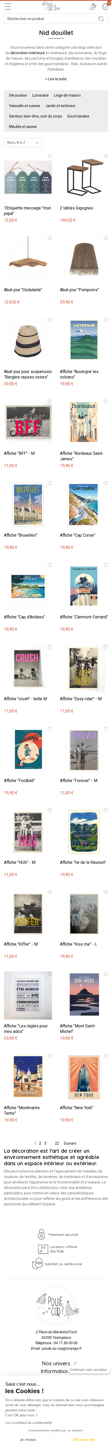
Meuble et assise (23, 127)
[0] (105, 6)
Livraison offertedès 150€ (63, 1249)
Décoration (18, 95)
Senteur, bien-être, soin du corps (35, 116)
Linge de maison (67, 95)
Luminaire (40, 95)
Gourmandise (78, 116)
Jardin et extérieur (60, 106)
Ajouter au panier (19, 151)
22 (57, 1143)
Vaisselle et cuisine (24, 106)
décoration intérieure (27, 53)
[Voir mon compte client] (93, 6)
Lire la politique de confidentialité (28, 1423)
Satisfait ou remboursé (63, 1264)
